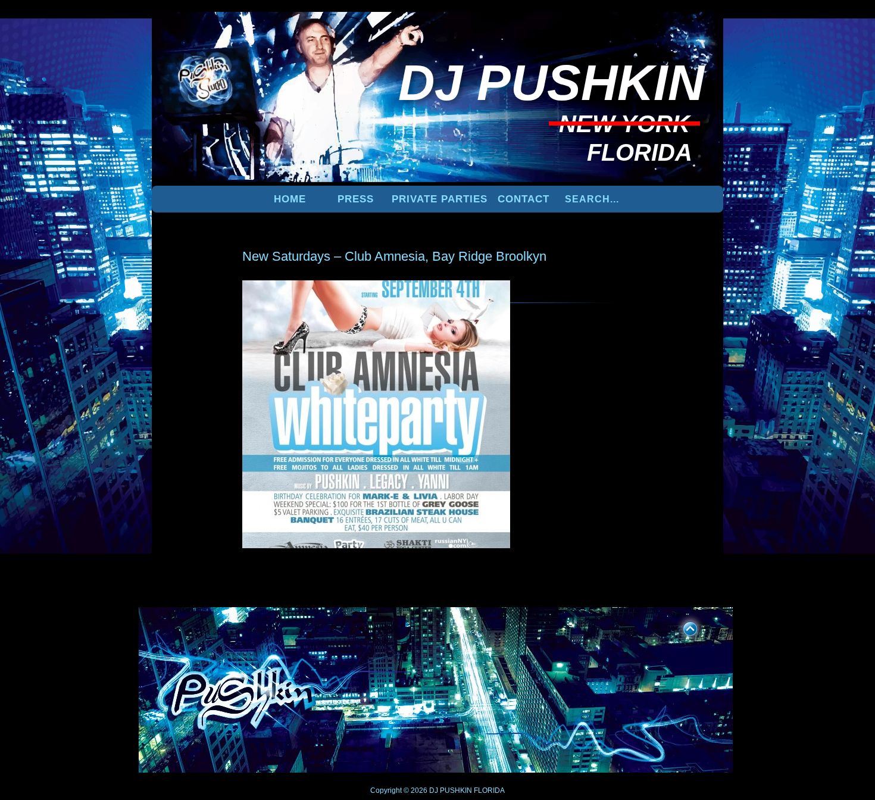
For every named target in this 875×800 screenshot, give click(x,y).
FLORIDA (489, 790)
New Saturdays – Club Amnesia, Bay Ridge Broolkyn (394, 256)
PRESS (356, 199)
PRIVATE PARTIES (440, 199)
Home (290, 199)
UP (682, 626)
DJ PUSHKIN (449, 790)
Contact (523, 199)
